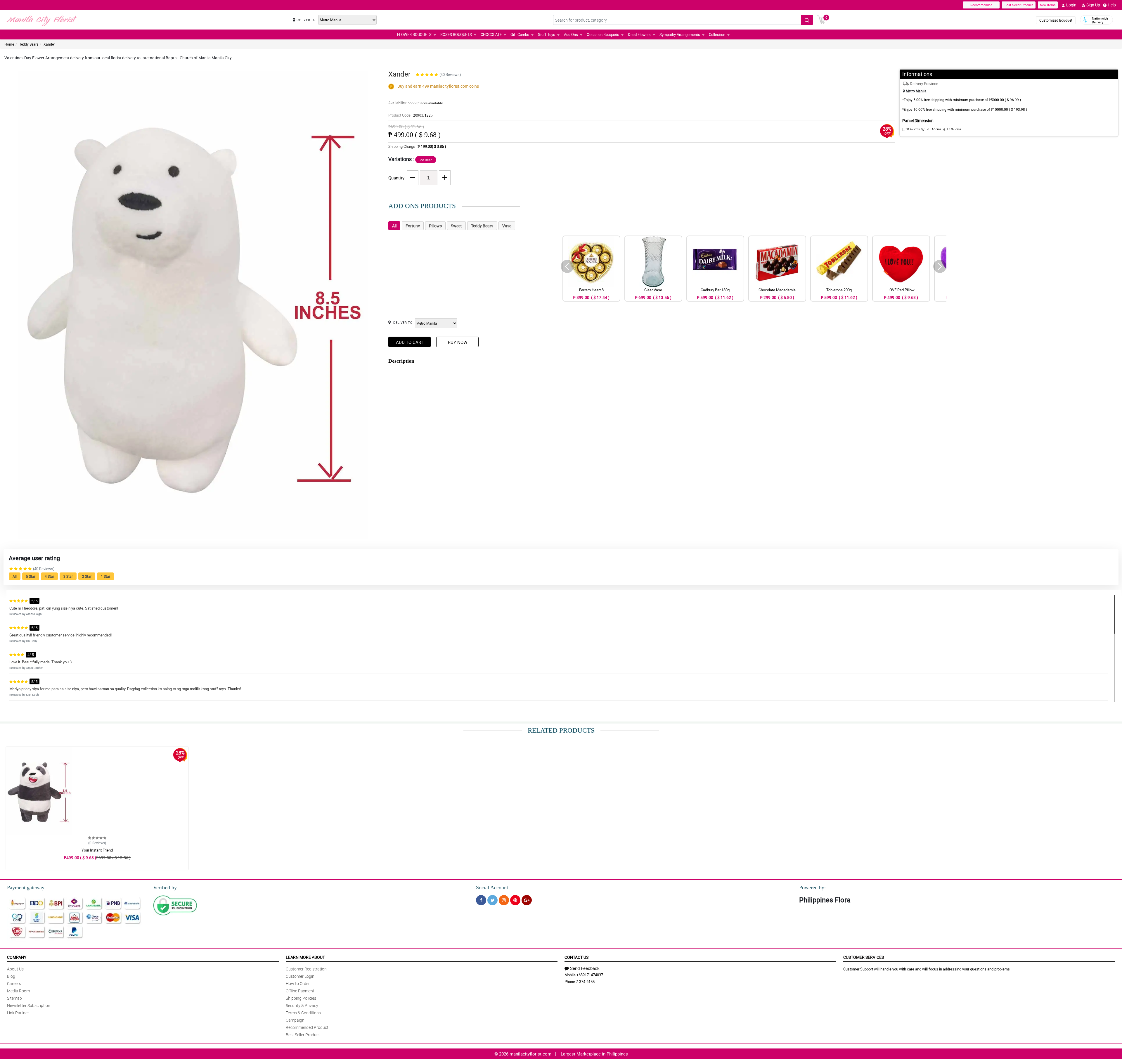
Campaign (295, 1020)
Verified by (165, 887)
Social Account (492, 887)
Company (16, 957)
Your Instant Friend (97, 850)
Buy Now (457, 342)
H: (952, 129)
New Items (1048, 5)
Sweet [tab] (456, 226)
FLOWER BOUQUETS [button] (414, 34)
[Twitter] (492, 900)
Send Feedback (585, 968)
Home (9, 44)
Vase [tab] (506, 226)
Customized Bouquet (1055, 20)
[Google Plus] (527, 900)
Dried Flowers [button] (639, 34)
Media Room (18, 991)
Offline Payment (300, 991)
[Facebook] (481, 900)
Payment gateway (25, 887)
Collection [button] (717, 34)
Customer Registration (306, 969)
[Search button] (807, 20)
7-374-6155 (585, 981)
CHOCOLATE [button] (491, 34)
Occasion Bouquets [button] (603, 34)
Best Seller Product (1019, 5)
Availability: (415, 102)
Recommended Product (307, 1027)
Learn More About (305, 957)
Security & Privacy (302, 1005)
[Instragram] (504, 900)
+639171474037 (589, 974)
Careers (14, 983)
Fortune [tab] (413, 226)
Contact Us (576, 957)
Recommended (981, 5)
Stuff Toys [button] (546, 34)
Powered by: (812, 887)
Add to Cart (409, 342)
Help (1112, 5)
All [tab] (394, 226)
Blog (11, 976)
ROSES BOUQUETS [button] (456, 34)
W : (931, 129)
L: (911, 129)
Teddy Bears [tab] (482, 226)
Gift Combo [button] (519, 34)
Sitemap (14, 998)
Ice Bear (426, 160)
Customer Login (300, 976)
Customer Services (863, 957)
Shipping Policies (301, 998)
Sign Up (1093, 5)
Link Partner (18, 1012)
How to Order (298, 983)
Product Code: (410, 115)
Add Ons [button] (571, 34)
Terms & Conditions (303, 1012)
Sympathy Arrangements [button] (679, 34)
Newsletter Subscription (28, 1005)
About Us (15, 969)
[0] (821, 19)
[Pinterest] (515, 900)
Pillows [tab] (435, 226)
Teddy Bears (28, 44)
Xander (49, 44)
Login (1071, 5)
